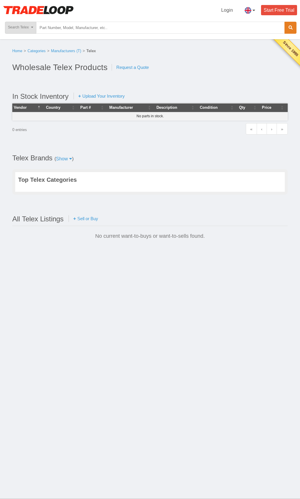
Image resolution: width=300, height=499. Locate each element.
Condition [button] (209, 107)
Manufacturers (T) (66, 51)
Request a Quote (132, 67)
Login (227, 10)
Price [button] (266, 107)
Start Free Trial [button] (279, 10)
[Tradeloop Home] (38, 10)
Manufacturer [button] (121, 107)
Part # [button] (85, 107)
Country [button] (53, 107)
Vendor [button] (20, 107)
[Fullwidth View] (256, 218)
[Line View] (268, 218)
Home (17, 51)
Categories (37, 51)
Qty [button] (242, 107)
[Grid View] (281, 218)
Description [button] (166, 107)
